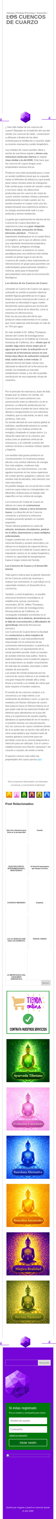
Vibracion (11, 16)
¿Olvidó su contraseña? (18, 1436)
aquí (39, 759)
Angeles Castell (24, 1507)
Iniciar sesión (28, 1442)
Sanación (41, 13)
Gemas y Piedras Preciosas (21, 13)
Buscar (46, 983)
